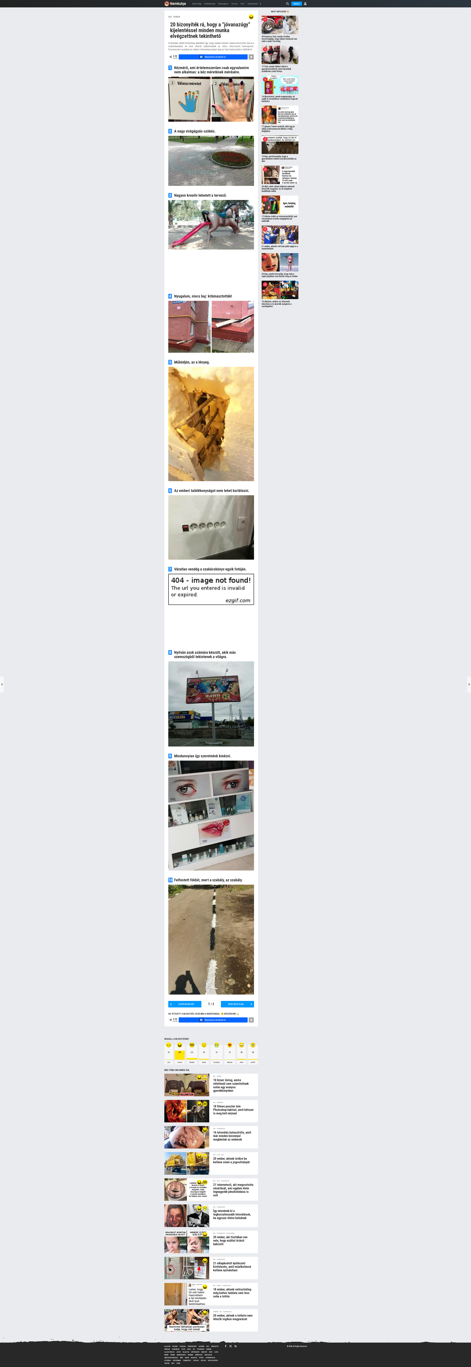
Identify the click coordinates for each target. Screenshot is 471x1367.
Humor (176, 17)
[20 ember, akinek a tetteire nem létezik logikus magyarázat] (186, 1320)
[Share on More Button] (251, 56)
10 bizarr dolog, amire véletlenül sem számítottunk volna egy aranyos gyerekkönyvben (231, 1085)
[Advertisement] (211, 270)
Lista (218, 1155)
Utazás (196, 1360)
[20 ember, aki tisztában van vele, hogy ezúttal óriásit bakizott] (186, 1242)
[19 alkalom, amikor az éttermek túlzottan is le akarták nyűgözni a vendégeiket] (280, 290)
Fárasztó (214, 1346)
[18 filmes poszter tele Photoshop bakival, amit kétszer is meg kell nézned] (186, 1111)
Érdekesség (209, 4)
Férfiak (167, 1349)
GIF (194, 1349)
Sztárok (167, 1360)
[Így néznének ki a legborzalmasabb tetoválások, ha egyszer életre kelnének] (186, 1215)
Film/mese (220, 1102)
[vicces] (251, 16)
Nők (181, 1358)
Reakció (194, 1358)
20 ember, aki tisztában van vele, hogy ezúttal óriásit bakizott (230, 1240)
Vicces (234, 4)
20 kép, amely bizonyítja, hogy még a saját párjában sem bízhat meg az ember (280, 275)
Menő (173, 1355)
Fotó (218, 1181)
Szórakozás (253, 4)
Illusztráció (169, 1352)
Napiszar (208, 1355)
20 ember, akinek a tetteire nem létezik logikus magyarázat (233, 1317)
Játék (178, 1352)
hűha (241, 1062)
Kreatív (204, 1352)
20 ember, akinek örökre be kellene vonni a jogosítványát (231, 1160)
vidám (204, 1062)
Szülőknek (177, 1360)
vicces (180, 1062)
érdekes (192, 1062)
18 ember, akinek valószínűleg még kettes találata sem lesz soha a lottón (232, 1293)
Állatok (167, 1346)
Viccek (203, 1360)
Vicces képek (230, 1233)
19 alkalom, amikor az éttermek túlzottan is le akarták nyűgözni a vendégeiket (277, 304)
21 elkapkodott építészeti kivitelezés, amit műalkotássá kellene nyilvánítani (232, 1266)
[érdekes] (205, 1103)
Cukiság (183, 1346)
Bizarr (174, 1346)
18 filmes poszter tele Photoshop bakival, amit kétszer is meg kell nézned (233, 1109)
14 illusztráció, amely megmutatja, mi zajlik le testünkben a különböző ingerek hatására (280, 99)
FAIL (170, 17)
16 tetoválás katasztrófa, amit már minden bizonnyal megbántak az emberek (232, 1136)
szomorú (216, 1062)
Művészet (199, 1355)
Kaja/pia (186, 1352)
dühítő (253, 1062)
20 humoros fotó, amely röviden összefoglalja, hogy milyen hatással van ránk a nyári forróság (279, 39)
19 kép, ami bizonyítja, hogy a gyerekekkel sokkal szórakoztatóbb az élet (279, 158)
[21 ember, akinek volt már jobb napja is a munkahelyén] (280, 234)
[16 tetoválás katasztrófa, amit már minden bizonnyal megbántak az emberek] (186, 1137)
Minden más (181, 1355)
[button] (260, 3)
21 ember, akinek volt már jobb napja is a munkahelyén (280, 247)
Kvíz (243, 4)
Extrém (201, 1346)
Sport (201, 1358)
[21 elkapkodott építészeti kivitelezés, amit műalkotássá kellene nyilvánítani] (186, 1268)
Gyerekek (200, 1349)
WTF (222, 1155)
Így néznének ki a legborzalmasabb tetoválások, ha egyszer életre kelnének (232, 1214)
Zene (178, 1363)
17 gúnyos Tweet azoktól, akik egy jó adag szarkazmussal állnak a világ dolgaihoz (278, 128)
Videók (166, 1363)
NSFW (187, 1358)
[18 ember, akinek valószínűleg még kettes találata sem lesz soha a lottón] (186, 1294)
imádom (229, 1062)
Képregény (223, 4)
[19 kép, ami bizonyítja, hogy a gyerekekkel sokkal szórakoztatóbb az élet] (280, 145)
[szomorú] (205, 1208)
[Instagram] (230, 1346)
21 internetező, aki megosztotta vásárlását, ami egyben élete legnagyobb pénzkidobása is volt (233, 1190)
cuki (168, 1062)
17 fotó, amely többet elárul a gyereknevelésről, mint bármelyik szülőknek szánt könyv (276, 69)
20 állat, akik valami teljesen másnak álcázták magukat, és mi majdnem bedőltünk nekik (278, 188)
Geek (189, 1349)
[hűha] (205, 1077)
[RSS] (236, 1346)
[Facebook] (225, 1346)
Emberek (215, 1312)
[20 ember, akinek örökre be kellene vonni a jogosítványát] (186, 1163)
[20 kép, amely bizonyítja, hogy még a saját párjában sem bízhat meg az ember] (280, 262)
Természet (187, 1360)
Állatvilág (196, 4)
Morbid (190, 1355)
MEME (166, 1355)
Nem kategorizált (171, 1358)
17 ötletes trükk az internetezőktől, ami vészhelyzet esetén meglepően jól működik (279, 218)
